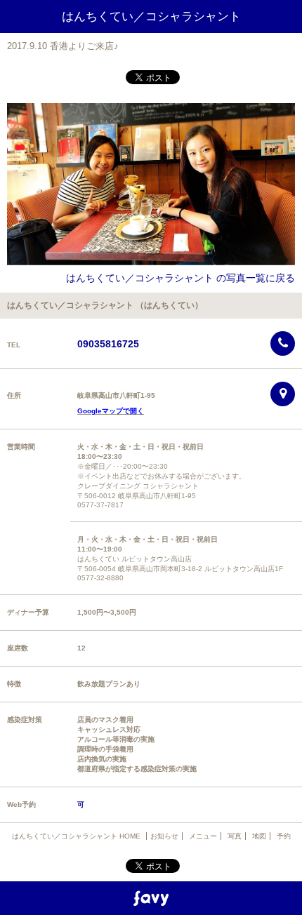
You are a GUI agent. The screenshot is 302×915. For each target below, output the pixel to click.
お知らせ (164, 836)
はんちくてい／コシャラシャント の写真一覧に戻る (180, 277)
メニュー (203, 836)
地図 (259, 836)
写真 (235, 836)
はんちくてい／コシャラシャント (151, 16)
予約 (284, 836)
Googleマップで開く (110, 411)
